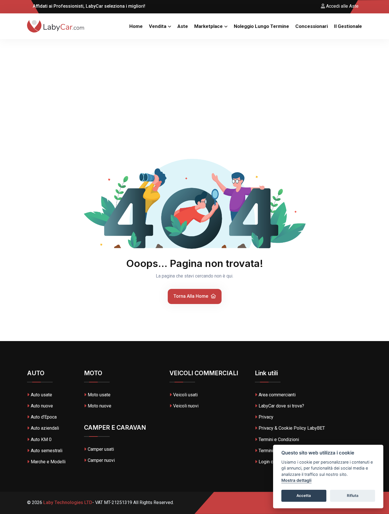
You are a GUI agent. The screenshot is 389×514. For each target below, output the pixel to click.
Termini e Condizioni (279, 439)
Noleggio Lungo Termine (261, 26)
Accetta (303, 495)
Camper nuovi (101, 460)
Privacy (266, 417)
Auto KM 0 (41, 439)
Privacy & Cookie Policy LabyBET (292, 428)
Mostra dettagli (296, 480)
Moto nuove (99, 406)
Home (136, 26)
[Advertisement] (194, 82)
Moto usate (99, 394)
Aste (182, 26)
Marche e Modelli (48, 461)
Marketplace (208, 26)
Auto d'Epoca (44, 417)
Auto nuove (42, 406)
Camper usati (101, 449)
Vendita (157, 26)
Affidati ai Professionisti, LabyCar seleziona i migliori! (88, 6)
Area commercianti (277, 394)
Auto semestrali (46, 450)
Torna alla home (191, 296)
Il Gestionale (348, 26)
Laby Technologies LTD (67, 502)
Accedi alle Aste (342, 6)
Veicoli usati (185, 394)
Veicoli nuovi (185, 406)
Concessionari (311, 26)
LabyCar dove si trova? (281, 406)
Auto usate (41, 394)
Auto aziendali (45, 428)
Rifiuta (353, 495)
